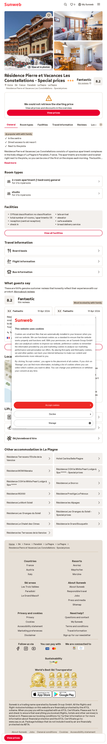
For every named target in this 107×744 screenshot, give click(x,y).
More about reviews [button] (24, 291)
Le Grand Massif (30, 595)
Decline (52, 414)
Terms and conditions (76, 626)
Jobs (77, 595)
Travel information (77, 630)
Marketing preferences (30, 630)
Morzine (77, 574)
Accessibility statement (30, 626)
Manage (52, 423)
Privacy (30, 617)
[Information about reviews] (90, 83)
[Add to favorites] (49, 15)
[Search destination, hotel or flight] (65, 4)
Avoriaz (77, 565)
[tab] (11, 125)
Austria (30, 569)
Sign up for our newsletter (77, 635)
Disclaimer (30, 635)
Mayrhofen (77, 569)
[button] (28, 40)
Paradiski (30, 591)
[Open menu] (99, 4)
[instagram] (26, 650)
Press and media (77, 600)
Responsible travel (77, 591)
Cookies (30, 621)
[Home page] (12, 4)
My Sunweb (77, 621)
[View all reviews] (90, 81)
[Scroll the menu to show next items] (101, 124)
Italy (30, 574)
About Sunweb (77, 586)
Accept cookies (52, 405)
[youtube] (33, 650)
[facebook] (18, 650)
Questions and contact (77, 617)
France (30, 565)
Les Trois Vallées (30, 586)
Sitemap (77, 604)
